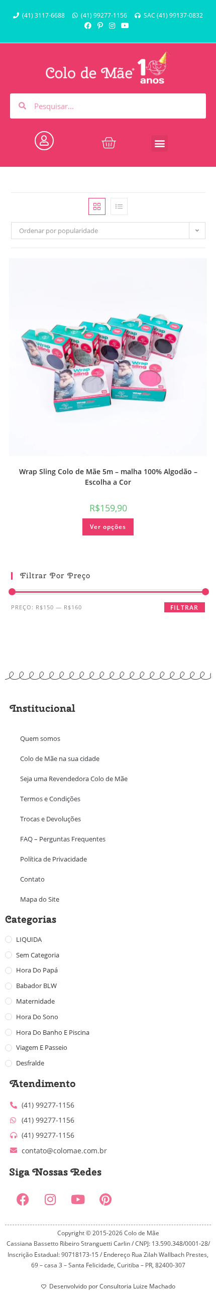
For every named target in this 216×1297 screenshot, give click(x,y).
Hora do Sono (37, 1016)
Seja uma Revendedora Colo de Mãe (74, 778)
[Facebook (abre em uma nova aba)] (89, 25)
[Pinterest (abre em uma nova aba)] (100, 25)
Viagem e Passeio (41, 1047)
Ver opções (108, 526)
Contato (32, 879)
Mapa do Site (39, 899)
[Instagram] (50, 1199)
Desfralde (30, 1062)
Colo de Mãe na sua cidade (59, 758)
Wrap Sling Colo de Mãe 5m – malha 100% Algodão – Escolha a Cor (108, 477)
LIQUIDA (29, 939)
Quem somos (40, 738)
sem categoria (37, 954)
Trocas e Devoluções (50, 818)
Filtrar (184, 607)
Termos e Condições (50, 798)
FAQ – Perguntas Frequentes (62, 838)
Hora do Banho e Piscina (52, 1032)
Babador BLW (36, 985)
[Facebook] (22, 1199)
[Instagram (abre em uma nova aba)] (112, 25)
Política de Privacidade (53, 858)
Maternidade (35, 1001)
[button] (159, 143)
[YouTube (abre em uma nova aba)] (125, 25)
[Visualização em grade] (96, 206)
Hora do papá (37, 970)
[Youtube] (77, 1199)
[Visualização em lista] (119, 206)
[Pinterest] (105, 1199)
